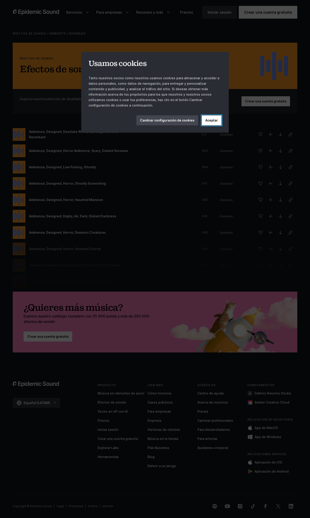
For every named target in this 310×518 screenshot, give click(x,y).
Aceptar (211, 120)
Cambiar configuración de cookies (167, 120)
